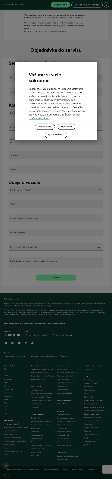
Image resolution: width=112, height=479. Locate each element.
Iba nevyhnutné (45, 127)
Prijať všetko (66, 127)
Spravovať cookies (56, 135)
